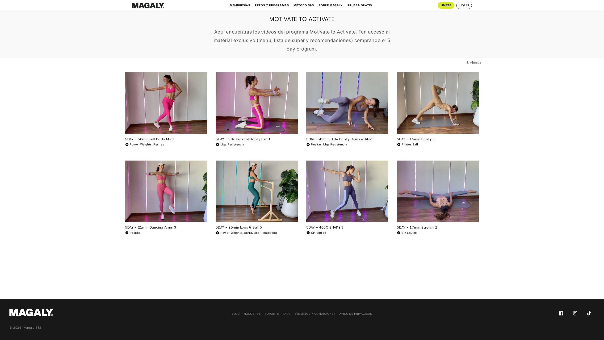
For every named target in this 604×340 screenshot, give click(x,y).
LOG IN (464, 5)
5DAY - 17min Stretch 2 (417, 227)
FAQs (287, 313)
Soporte (271, 313)
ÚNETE (446, 5)
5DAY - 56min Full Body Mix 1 (150, 139)
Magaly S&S (33, 327)
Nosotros (252, 313)
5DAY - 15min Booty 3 (416, 139)
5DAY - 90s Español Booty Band (243, 139)
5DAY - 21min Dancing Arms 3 (150, 227)
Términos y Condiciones (315, 313)
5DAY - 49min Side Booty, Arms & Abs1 (339, 139)
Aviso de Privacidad (355, 313)
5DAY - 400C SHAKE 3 (325, 227)
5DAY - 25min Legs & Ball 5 (239, 227)
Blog (235, 313)
